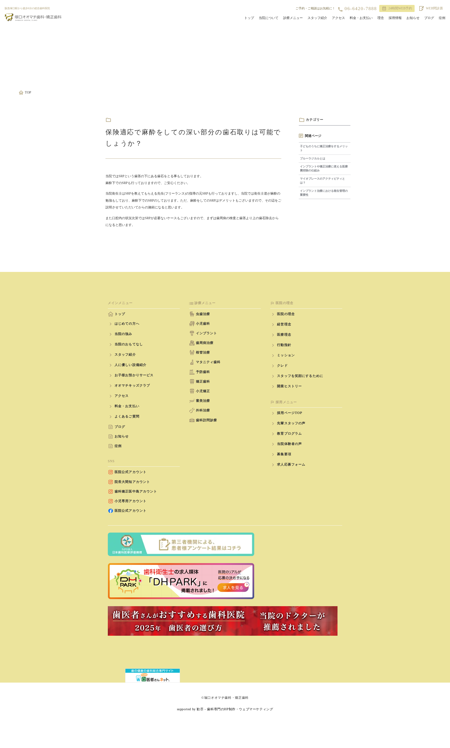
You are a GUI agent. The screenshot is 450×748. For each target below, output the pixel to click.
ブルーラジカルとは (312, 158)
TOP (28, 92)
